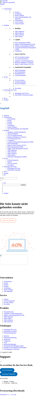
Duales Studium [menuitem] (12, 127)
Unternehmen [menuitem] (8, 117)
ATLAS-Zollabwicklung (22, 57)
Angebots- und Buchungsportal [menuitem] (16, 132)
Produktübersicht (20, 73)
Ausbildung (18, 14)
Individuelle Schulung (10, 331)
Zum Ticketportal (7, 370)
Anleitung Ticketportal (8, 374)
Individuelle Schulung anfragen (24, 95)
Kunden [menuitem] (9, 122)
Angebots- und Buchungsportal (24, 61)
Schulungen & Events (10, 90)
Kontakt (6, 100)
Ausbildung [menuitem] (10, 125)
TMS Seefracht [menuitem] (11, 152)
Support (6, 193)
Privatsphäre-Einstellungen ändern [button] (14, 346)
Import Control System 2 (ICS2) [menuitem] (16, 145)
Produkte (6, 25)
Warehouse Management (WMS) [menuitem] (17, 157)
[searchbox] (12, 185)
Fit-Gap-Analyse (20, 80)
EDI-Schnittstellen (20, 70)
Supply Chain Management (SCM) (25, 44)
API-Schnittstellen (20, 72)
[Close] (0, 361)
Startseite (6, 336)
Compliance (18, 51)
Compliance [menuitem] (10, 140)
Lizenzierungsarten (20, 75)
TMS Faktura (19, 36)
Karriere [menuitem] (9, 124)
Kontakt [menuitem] (6, 173)
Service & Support (20, 83)
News (5, 98)
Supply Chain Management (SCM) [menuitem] (17, 148)
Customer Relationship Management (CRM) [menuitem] (20, 142)
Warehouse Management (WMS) (24, 46)
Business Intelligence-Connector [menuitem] (16, 137)
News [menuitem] (5, 171)
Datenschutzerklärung (10, 337)
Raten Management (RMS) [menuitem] (15, 147)
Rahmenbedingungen (10, 333)
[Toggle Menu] (0, 6)
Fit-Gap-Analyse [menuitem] (12, 163)
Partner (6, 283)
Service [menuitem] (6, 158)
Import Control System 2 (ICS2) (24, 64)
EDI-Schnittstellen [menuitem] (12, 143)
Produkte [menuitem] (6, 130)
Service (6, 77)
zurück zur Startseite (8, 220)
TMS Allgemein (19, 31)
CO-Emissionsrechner (21, 59)
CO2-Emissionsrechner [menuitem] (14, 138)
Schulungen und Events (22, 93)
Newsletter (18, 88)
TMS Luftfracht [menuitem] (12, 153)
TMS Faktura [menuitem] (11, 155)
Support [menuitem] (9, 162)
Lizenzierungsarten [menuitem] (12, 160)
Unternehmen (8, 9)
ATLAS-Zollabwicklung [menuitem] (14, 135)
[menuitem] (5, 175)
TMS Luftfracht (19, 35)
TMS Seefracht (19, 33)
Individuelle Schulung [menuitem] (13, 170)
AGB (5, 342)
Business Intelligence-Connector (24, 62)
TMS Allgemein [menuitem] (12, 150)
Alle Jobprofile (8, 291)
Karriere (17, 12)
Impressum (7, 339)
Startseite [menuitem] (6, 115)
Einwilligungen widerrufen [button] (11, 349)
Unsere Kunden (19, 23)
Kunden (6, 285)
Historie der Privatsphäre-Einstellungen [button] (15, 347)
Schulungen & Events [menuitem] (10, 166)
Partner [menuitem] (9, 120)
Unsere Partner (19, 22)
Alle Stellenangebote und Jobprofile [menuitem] (17, 129)
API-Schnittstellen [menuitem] (12, 133)
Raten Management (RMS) (23, 42)
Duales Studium (19, 15)
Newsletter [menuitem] (10, 165)
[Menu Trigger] (0, 103)
